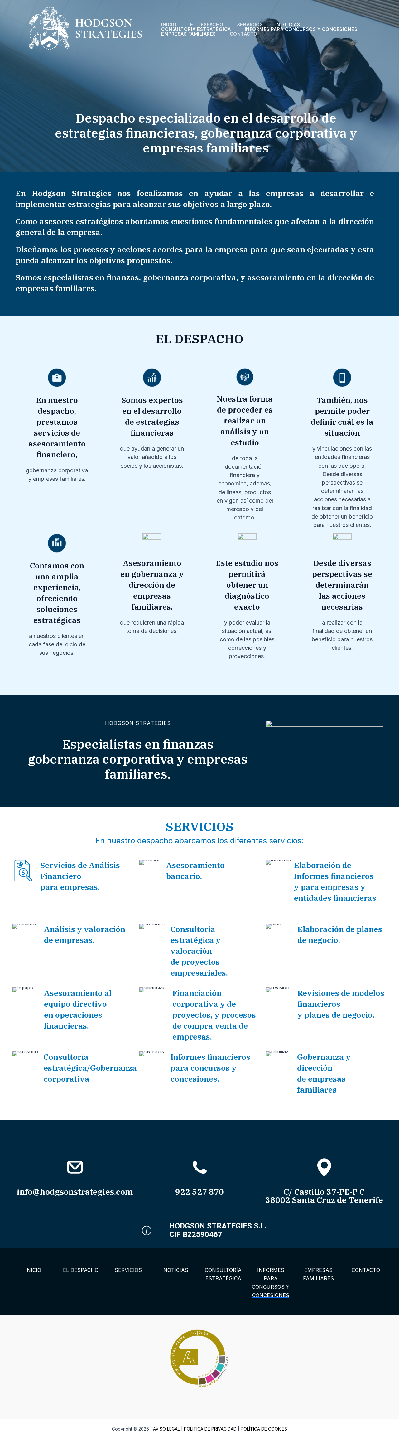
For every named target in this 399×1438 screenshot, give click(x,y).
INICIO (168, 24)
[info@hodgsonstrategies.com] (75, 1167)
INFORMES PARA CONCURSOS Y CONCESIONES (301, 29)
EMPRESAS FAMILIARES (188, 34)
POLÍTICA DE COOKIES (264, 1428)
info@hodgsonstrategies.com (75, 1191)
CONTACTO (243, 34)
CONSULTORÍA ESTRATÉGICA (196, 29)
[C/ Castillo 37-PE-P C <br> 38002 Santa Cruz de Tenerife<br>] (324, 1167)
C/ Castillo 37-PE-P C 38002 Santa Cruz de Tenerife (324, 1195)
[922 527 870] (199, 1167)
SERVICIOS (250, 24)
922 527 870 (199, 1191)
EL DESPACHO (207, 24)
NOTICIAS (288, 24)
